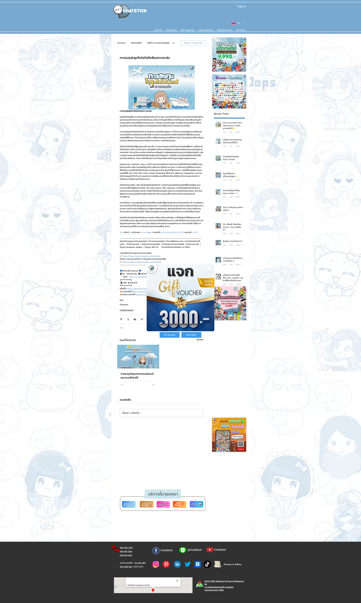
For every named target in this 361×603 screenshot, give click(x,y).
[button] (170, 335)
